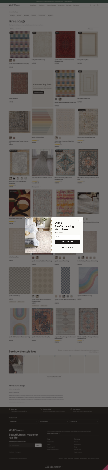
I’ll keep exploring (67, 247)
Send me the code (67, 241)
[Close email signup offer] (80, 220)
